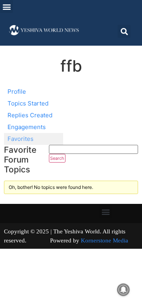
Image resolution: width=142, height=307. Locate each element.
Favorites (20, 138)
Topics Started (28, 103)
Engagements (26, 127)
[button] (6, 6)
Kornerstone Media (104, 240)
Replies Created (29, 115)
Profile (16, 91)
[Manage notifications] (123, 289)
